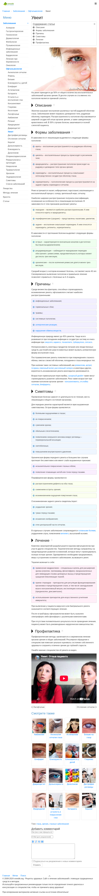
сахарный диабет (75, 376)
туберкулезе (78, 342)
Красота (6, 197)
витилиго (65, 533)
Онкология (11, 65)
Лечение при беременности (12, 60)
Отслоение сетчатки (86, 707)
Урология (10, 173)
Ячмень (11, 76)
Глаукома (12, 107)
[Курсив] (36, 841)
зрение (45, 824)
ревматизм (80, 365)
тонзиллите (67, 342)
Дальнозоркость (15, 146)
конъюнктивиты (72, 382)
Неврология (11, 166)
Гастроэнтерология (14, 31)
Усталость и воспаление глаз (15, 98)
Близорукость (14, 149)
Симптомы (11, 180)
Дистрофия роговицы (17, 135)
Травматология (13, 170)
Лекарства (7, 188)
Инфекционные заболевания (13, 50)
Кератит (11, 142)
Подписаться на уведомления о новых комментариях (58, 861)
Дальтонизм (13, 153)
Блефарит (12, 86)
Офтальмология (14, 69)
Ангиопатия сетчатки (17, 72)
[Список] (42, 841)
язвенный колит (47, 368)
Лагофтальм (38, 707)
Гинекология (11, 35)
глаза (38, 824)
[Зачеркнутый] (39, 841)
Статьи (6, 201)
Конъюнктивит (14, 103)
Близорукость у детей (17, 83)
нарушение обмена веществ (48, 331)
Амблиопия (13, 118)
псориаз (35, 368)
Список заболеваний (15, 184)
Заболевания (9, 23)
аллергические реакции (46, 325)
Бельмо (11, 79)
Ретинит (11, 121)
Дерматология (12, 38)
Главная (6, 876)
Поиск (23, 876)
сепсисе (88, 342)
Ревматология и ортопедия (13, 161)
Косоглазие (13, 111)
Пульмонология (13, 45)
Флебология (11, 42)
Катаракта (12, 93)
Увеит (10, 132)
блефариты (45, 384)
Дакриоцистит (14, 128)
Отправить (37, 865)
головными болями (86, 531)
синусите (49, 342)
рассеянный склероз (64, 368)
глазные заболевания (59, 824)
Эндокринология (13, 177)
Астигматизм (13, 90)
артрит (89, 365)
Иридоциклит (14, 125)
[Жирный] (32, 841)
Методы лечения (10, 193)
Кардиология (12, 55)
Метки (15, 876)
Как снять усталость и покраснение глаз (55, 813)
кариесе (57, 342)
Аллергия (10, 28)
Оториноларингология (16, 156)
